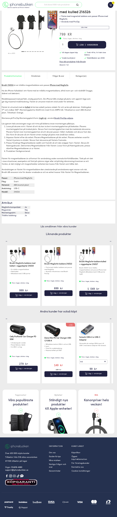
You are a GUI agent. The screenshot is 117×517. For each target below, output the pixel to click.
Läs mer (84, 27)
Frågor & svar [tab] (58, 76)
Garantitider (55, 471)
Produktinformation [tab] (13, 76)
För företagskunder (80, 463)
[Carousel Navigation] (5, 241)
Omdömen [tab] (35, 76)
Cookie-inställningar (81, 471)
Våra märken (55, 460)
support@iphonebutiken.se (16, 470)
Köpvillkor (76, 453)
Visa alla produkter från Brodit (72, 62)
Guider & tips (55, 457)
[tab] (22, 51)
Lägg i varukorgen (88, 44)
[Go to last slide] (11, 29)
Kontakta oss (78, 467)
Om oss (52, 453)
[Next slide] (54, 29)
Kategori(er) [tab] (81, 76)
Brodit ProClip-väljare (63, 118)
